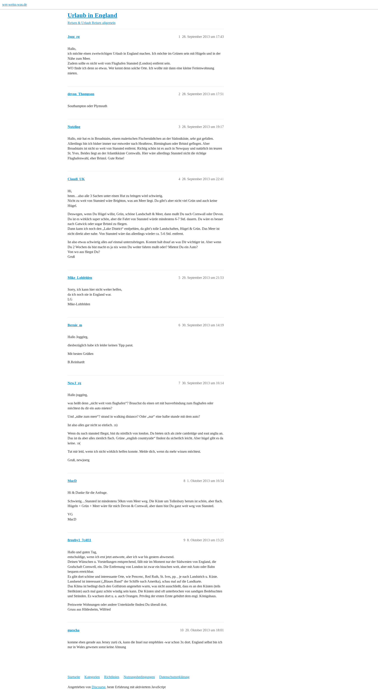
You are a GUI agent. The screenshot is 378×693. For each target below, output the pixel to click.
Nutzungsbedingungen (139, 677)
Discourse (98, 687)
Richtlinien (111, 677)
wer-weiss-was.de (14, 4)
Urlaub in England (92, 15)
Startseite (74, 677)
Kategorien (92, 677)
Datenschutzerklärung (174, 677)
